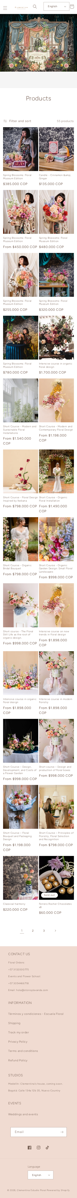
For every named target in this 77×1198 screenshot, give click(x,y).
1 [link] (22, 931)
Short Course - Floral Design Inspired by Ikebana (20, 499)
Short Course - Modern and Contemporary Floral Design (56, 428)
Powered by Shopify (58, 1190)
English (52, 6)
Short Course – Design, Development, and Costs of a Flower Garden (20, 770)
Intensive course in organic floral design (55, 365)
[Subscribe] (62, 1132)
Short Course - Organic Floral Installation (53, 499)
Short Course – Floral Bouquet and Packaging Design (17, 836)
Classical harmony (14, 903)
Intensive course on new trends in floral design (54, 633)
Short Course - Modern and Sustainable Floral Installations (20, 429)
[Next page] (55, 930)
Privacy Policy (17, 1041)
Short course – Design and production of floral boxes (55, 768)
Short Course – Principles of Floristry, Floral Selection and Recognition (56, 836)
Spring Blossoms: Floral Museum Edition (17, 177)
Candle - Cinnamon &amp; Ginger (55, 177)
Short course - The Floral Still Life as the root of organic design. (18, 634)
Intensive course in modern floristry (56, 701)
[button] (5, 8)
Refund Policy (18, 1060)
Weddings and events (23, 1114)
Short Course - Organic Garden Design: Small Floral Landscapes (56, 568)
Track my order (18, 1032)
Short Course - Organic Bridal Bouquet (17, 567)
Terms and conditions (23, 1051)
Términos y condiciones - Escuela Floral (35, 1014)
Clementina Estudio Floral (31, 1190)
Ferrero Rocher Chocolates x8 (55, 905)
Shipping (14, 1023)
